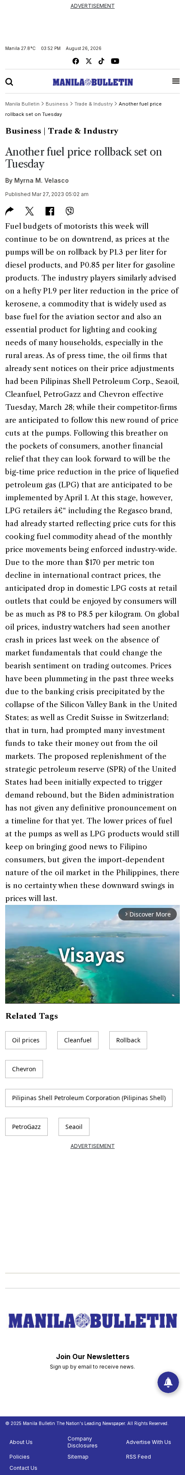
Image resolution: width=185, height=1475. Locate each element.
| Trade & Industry (80, 131)
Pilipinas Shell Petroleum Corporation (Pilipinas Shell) (89, 1098)
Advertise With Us (148, 1442)
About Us (21, 1442)
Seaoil (74, 1127)
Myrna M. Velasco (41, 180)
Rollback (128, 1040)
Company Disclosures (83, 1442)
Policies (19, 1456)
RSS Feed (138, 1456)
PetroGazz (26, 1127)
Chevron (24, 1069)
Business (23, 131)
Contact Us (23, 1468)
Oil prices (26, 1040)
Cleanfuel (78, 1040)
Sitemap (78, 1456)
